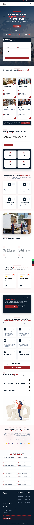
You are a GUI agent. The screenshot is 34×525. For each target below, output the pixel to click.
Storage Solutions (19, 499)
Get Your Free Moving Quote (11, 306)
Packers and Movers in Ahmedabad (9, 457)
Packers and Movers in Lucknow (23, 476)
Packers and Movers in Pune (8, 484)
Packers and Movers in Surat (23, 484)
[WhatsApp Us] (33, 260)
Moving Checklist (27, 499)
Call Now (22, 306)
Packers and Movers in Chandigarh (8, 462)
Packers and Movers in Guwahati (23, 468)
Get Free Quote (29, 0)
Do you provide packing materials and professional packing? (15, 383)
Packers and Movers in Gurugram (8, 468)
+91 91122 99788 (5, 0)
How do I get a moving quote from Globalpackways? (14, 379)
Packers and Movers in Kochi (23, 473)
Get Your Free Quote (7, 518)
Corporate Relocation (20, 496)
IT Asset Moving (19, 502)
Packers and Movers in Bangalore (23, 457)
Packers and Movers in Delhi (22, 465)
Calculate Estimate (16, 57)
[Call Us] (33, 262)
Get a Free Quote (27, 502)
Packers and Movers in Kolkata (8, 476)
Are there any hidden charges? (10, 390)
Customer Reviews (27, 496)
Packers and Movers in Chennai (23, 462)
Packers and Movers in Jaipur (8, 473)
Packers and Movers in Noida (8, 481)
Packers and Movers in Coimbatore (9, 465)
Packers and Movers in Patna (23, 481)
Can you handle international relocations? (12, 386)
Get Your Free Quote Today (26, 123)
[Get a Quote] (33, 265)
